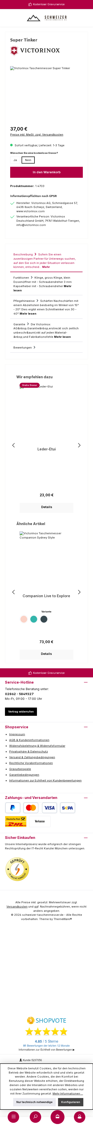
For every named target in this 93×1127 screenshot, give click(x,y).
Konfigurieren (70, 1102)
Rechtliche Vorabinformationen (31, 763)
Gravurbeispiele (20, 769)
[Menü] (13, 1117)
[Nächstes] (79, 445)
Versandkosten (17, 906)
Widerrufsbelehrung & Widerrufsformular (37, 746)
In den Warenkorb (47, 172)
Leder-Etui (46, 449)
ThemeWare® (63, 919)
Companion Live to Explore (46, 596)
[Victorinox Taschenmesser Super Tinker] (46, 94)
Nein (28, 160)
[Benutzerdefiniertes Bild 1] (17, 869)
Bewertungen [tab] (22, 347)
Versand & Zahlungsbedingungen (32, 757)
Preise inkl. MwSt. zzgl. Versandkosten (36, 134)
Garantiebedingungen (24, 774)
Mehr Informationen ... (68, 1093)
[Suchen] (35, 1117)
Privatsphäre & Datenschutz (28, 751)
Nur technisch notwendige (34, 1102)
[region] (46, 94)
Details (46, 507)
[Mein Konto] (80, 1117)
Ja (15, 160)
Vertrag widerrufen (21, 711)
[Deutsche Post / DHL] (16, 821)
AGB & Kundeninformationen (29, 740)
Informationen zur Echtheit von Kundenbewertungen (45, 780)
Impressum (17, 734)
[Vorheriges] (14, 445)
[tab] (46, 260)
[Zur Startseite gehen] (46, 18)
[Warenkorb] (57, 1117)
